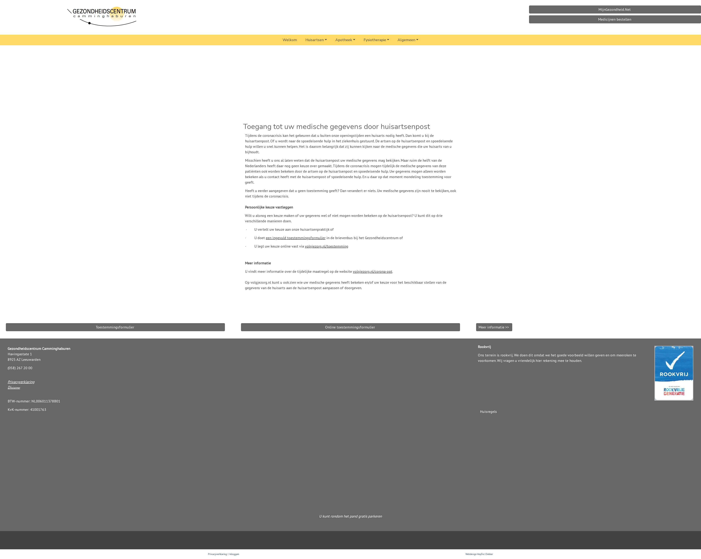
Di (9, 387)
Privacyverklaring (21, 381)
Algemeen (406, 39)
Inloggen (234, 554)
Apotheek (343, 39)
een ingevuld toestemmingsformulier (295, 237)
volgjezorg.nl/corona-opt (372, 271)
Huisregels (489, 411)
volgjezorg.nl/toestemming (326, 246)
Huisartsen (314, 39)
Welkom (290, 39)
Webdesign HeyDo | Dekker (479, 554)
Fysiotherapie (375, 39)
